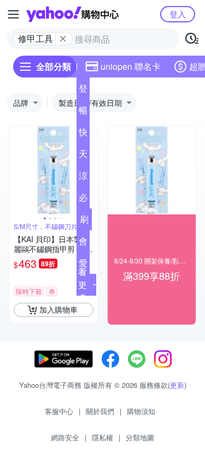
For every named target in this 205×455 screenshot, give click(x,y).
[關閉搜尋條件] (63, 39)
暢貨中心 (83, 112)
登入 (177, 14)
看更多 (82, 284)
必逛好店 (83, 199)
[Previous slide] (16, 170)
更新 (177, 385)
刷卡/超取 (84, 221)
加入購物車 (58, 309)
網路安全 (65, 437)
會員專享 (83, 243)
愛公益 (83, 265)
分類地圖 (140, 437)
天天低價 (83, 156)
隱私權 (102, 437)
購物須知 (141, 411)
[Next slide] (91, 170)
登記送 (83, 90)
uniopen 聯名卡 (131, 66)
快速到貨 (83, 134)
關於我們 (100, 411)
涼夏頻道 (83, 178)
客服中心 (59, 411)
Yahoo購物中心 (72, 14)
